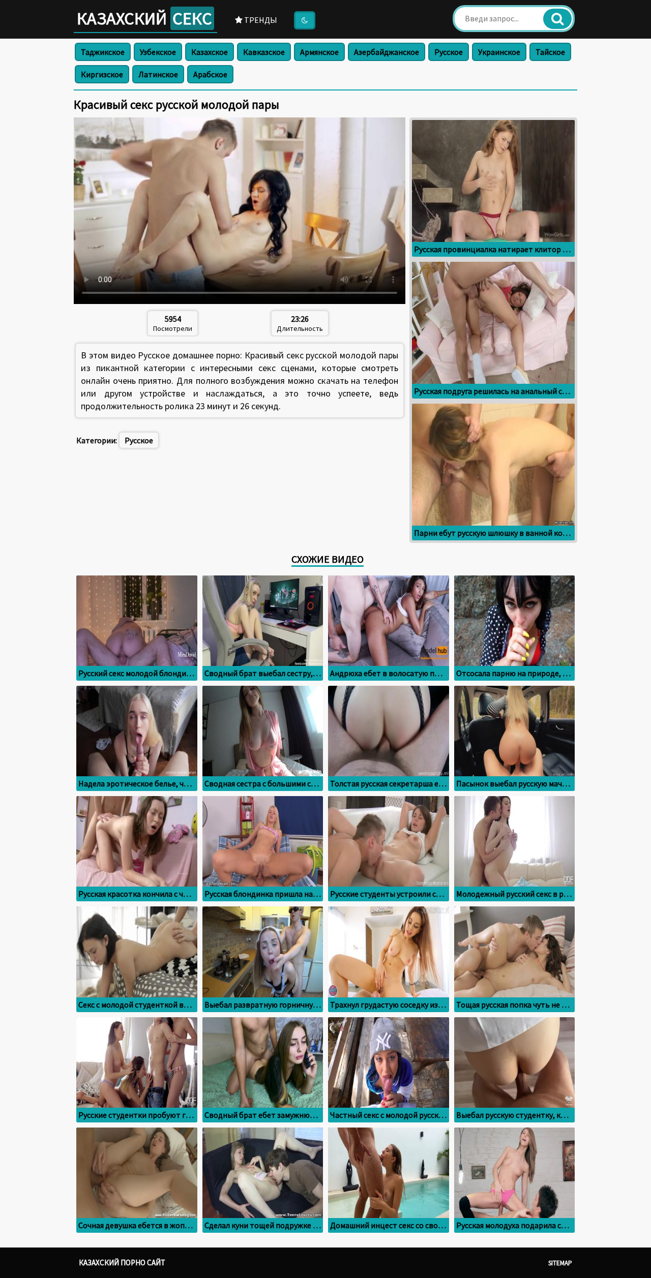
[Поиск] (557, 19)
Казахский (144, 18)
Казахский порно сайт (122, 1262)
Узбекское (158, 52)
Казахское (209, 52)
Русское (448, 52)
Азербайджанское (386, 52)
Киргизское (102, 74)
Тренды (260, 20)
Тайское (550, 52)
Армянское (319, 52)
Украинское (499, 52)
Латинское (158, 74)
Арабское (210, 74)
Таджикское (103, 52)
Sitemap (560, 1263)
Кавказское (264, 52)
